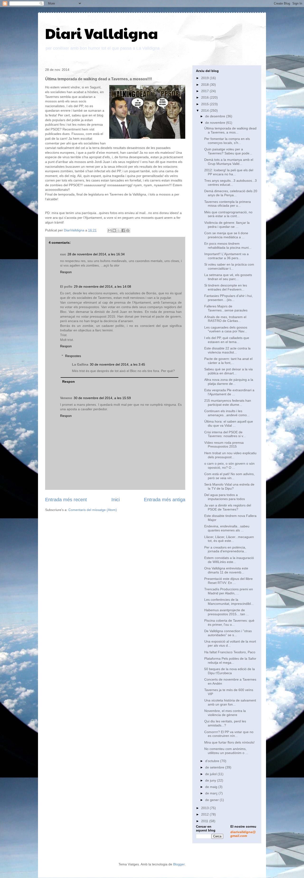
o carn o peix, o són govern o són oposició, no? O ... (229, 465)
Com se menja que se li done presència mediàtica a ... (226, 235)
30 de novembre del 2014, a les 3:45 (117, 364)
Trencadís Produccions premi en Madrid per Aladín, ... (228, 591)
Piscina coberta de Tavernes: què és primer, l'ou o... (229, 622)
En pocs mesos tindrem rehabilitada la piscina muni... (228, 245)
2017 (205, 91)
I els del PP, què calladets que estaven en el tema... (226, 340)
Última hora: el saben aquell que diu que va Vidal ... (228, 423)
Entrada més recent (66, 499)
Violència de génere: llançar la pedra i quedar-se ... (227, 225)
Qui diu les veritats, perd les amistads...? (225, 723)
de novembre (215, 122)
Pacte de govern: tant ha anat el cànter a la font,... (228, 361)
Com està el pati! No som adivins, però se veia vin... (229, 476)
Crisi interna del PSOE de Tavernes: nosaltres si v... (225, 434)
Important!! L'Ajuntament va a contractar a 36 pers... (226, 256)
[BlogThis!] (114, 230)
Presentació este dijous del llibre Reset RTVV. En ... (228, 581)
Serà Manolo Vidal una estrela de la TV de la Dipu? (229, 486)
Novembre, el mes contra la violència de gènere (225, 713)
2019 (205, 78)
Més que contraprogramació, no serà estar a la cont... (228, 214)
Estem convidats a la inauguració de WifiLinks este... (229, 560)
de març (211, 793)
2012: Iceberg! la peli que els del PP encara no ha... (228, 172)
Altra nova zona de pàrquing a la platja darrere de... (228, 382)
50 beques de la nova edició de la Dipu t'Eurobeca (229, 671)
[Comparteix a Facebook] (123, 230)
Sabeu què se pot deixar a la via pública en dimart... (228, 371)
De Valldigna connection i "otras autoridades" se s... (228, 633)
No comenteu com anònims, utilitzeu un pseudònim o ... (226, 751)
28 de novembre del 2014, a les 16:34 (96, 254)
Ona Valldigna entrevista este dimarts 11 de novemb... (226, 570)
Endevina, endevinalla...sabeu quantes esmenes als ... (226, 528)
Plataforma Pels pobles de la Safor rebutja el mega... (230, 660)
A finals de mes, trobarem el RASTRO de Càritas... (225, 319)
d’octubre (212, 761)
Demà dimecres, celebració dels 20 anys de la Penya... (230, 193)
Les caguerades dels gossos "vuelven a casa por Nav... (225, 329)
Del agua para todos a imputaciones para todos (224, 497)
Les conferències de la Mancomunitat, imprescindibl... (229, 602)
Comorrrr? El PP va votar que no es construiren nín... (228, 734)
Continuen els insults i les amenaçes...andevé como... (227, 413)
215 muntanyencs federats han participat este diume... (227, 402)
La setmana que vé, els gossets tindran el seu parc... (228, 277)
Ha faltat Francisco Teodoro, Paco (229, 652)
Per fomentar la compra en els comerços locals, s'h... (227, 141)
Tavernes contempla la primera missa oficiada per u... (227, 204)
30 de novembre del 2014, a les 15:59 (102, 398)
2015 (205, 104)
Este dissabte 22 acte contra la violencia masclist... (227, 350)
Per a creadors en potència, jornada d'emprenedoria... (225, 549)
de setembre (215, 767)
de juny (211, 780)
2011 (205, 821)
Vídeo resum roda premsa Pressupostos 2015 (224, 445)
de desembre (215, 116)
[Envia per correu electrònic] (109, 230)
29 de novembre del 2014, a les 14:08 (102, 286)
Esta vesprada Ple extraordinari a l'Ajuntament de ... (229, 392)
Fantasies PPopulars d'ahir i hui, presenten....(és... (228, 298)
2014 (205, 110)
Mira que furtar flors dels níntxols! (229, 742)
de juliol (211, 774)
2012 (205, 814)
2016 (205, 97)
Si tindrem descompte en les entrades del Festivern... (225, 287)
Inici (115, 499)
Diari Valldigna (101, 33)
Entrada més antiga (164, 499)
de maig (211, 787)
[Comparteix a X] (118, 230)
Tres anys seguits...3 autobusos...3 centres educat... (230, 182)
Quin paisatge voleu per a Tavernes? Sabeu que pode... (228, 151)
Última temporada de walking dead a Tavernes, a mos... (230, 130)
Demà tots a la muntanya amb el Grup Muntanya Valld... (228, 162)
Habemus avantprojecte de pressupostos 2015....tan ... (226, 612)
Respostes (73, 356)
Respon (66, 272)
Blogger (179, 864)
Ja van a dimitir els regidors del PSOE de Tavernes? (227, 507)
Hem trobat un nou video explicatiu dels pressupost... (230, 455)
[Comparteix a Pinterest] (127, 230)
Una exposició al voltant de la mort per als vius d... (230, 643)
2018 (205, 84)
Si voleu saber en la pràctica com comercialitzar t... (229, 266)
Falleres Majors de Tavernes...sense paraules (225, 308)
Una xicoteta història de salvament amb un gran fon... (230, 702)
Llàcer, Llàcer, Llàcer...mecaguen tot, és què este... (229, 539)
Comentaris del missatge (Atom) (92, 510)
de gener (212, 800)
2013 (205, 808)
